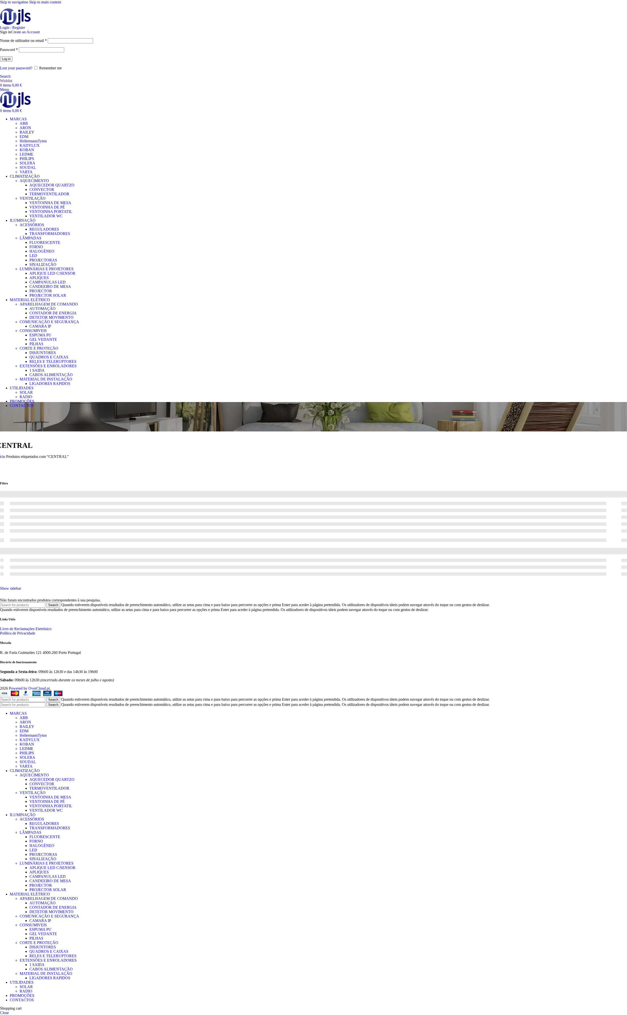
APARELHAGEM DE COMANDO (49, 304)
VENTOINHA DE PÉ (47, 207)
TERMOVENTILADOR (49, 194)
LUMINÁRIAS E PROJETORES (46, 269)
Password (9, 50)
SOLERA (27, 163)
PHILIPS (27, 159)
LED (33, 256)
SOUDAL (28, 167)
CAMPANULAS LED (47, 282)
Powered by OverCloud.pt (29, 688)
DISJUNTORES (42, 353)
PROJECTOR (40, 291)
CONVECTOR (41, 189)
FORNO (36, 247)
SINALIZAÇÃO (42, 264)
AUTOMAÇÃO (42, 308)
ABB (24, 123)
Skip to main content (45, 2)
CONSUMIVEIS (33, 331)
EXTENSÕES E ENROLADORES (48, 366)
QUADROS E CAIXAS (48, 357)
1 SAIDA (37, 370)
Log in (6, 59)
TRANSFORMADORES (49, 234)
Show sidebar (10, 588)
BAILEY (27, 132)
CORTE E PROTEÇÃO (39, 348)
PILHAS (36, 344)
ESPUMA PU (40, 335)
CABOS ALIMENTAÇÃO (51, 375)
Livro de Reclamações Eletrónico (25, 629)
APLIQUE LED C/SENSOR (52, 273)
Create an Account (25, 32)
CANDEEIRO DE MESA (50, 286)
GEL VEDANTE (43, 339)
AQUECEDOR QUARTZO (51, 185)
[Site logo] (15, 17)
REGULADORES (44, 229)
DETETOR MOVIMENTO (51, 317)
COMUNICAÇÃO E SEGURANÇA (49, 322)
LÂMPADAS (30, 238)
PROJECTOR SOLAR (47, 295)
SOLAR (26, 392)
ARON (25, 128)
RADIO (26, 397)
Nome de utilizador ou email (23, 40)
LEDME (26, 154)
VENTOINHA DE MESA (50, 203)
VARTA (26, 172)
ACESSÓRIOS (32, 225)
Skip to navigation (14, 2)
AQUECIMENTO (34, 181)
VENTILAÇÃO (33, 198)
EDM (24, 137)
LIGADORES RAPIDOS (49, 383)
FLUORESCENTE (44, 242)
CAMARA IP (40, 326)
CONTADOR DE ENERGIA (53, 313)
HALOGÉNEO (41, 251)
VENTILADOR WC (46, 216)
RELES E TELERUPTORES (52, 361)
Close (4, 1013)
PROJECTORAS (43, 260)
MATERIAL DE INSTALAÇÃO (46, 379)
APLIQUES (39, 278)
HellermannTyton (33, 141)
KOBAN (27, 150)
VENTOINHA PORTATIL (50, 211)
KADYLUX (30, 145)
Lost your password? (16, 68)
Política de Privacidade (17, 633)
